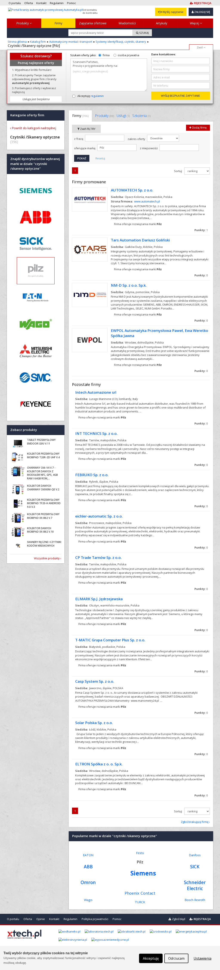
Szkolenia (141, 115)
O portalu (13, 919)
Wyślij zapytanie (172, 12)
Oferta (27, 919)
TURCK (140, 902)
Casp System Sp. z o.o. (94, 681)
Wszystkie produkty (47, 558)
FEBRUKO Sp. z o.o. (91, 474)
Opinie (40, 919)
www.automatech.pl (147, 201)
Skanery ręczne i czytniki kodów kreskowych (44, 543)
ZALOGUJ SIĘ (202, 12)
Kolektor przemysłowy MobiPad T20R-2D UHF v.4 (43, 455)
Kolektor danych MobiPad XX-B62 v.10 (40, 530)
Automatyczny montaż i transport (70, 42)
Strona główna (17, 42)
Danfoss (195, 855)
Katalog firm (38, 42)
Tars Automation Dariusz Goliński (140, 240)
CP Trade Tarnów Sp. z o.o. (98, 557)
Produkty (23, 23)
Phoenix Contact (140, 893)
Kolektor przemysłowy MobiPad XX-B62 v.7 (43, 516)
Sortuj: (178, 171)
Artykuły (161, 23)
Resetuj (100, 158)
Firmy (58, 23)
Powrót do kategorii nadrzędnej (34, 128)
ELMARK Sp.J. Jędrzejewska (99, 598)
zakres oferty (137, 139)
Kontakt (54, 919)
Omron (88, 882)
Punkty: (201, 230)
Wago (88, 900)
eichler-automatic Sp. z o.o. (99, 516)
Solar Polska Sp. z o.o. (94, 722)
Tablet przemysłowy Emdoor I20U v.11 (41, 441)
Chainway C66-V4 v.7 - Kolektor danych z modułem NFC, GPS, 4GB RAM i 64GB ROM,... (42, 473)
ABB (88, 867)
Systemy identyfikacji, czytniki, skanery (121, 42)
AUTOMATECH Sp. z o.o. (132, 190)
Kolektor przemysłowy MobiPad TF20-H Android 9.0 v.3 (44, 503)
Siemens (143, 873)
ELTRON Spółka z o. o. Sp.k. (98, 764)
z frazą (79, 139)
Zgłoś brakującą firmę (194, 822)
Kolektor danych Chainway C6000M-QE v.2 (43, 487)
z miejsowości (149, 148)
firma (106, 55)
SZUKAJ (144, 33)
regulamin (97, 96)
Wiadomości (127, 23)
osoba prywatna (128, 55)
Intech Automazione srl (95, 392)
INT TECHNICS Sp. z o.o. (96, 433)
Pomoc (117, 919)
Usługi (123, 115)
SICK (194, 867)
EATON (88, 855)
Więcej (195, 23)
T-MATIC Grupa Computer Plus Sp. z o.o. (110, 639)
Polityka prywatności (95, 919)
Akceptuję (90, 96)
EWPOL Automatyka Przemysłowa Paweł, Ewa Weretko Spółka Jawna (159, 333)
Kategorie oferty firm (27, 115)
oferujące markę (85, 148)
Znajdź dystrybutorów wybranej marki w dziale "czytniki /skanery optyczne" (35, 164)
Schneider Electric (195, 885)
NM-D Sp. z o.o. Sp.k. (129, 285)
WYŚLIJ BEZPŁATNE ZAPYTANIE (180, 96)
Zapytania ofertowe (93, 23)
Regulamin (70, 919)
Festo (140, 853)
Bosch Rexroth (195, 900)
